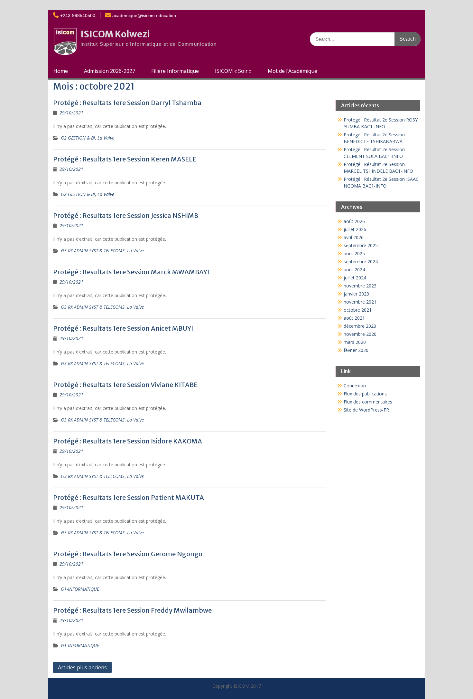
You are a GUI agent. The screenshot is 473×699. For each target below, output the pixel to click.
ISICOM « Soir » (233, 70)
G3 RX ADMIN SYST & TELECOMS (93, 251)
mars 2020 (355, 342)
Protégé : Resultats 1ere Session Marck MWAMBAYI (131, 272)
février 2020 (356, 350)
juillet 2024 (355, 278)
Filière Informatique (175, 70)
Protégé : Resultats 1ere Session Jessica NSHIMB (125, 215)
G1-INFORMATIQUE (80, 589)
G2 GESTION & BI (78, 138)
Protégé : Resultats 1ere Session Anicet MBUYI (123, 328)
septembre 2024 (361, 261)
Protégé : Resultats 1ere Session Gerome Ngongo (127, 554)
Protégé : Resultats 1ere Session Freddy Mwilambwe (132, 610)
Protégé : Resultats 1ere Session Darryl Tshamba (127, 103)
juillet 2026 (355, 229)
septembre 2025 (361, 245)
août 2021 (354, 318)
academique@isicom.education (144, 15)
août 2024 (354, 270)
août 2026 (354, 221)
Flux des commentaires (368, 402)
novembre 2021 (360, 302)
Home (60, 70)
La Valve (105, 138)
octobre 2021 (358, 310)
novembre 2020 (360, 334)
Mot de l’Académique (292, 70)
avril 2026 (354, 237)
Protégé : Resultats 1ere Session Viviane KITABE (125, 385)
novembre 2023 (360, 286)
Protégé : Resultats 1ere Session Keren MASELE (124, 159)
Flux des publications (365, 394)
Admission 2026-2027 (109, 70)
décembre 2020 (360, 326)
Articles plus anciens (82, 667)
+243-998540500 (77, 15)
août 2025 (354, 253)
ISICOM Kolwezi (115, 34)
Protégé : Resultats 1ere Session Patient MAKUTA (128, 497)
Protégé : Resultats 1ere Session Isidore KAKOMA (127, 441)
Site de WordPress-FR (366, 410)
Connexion (355, 386)
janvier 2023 (356, 294)
